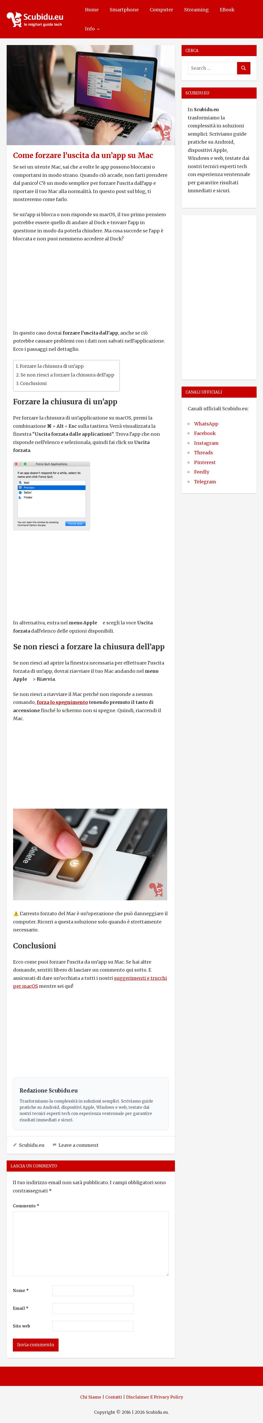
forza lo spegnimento (62, 702)
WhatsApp (206, 424)
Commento (26, 1205)
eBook (227, 10)
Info (90, 29)
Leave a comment (79, 1145)
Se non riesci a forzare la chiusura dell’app (67, 375)
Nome (21, 1290)
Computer (161, 10)
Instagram (206, 443)
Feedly (201, 472)
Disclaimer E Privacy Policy (154, 1397)
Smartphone (124, 10)
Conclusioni (33, 383)
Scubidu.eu (31, 1145)
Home (92, 10)
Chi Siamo (90, 1397)
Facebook (205, 433)
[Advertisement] (90, 286)
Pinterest (205, 462)
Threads (203, 453)
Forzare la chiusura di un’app (52, 366)
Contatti (113, 1397)
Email (21, 1308)
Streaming (196, 10)
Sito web (21, 1326)
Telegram (205, 482)
